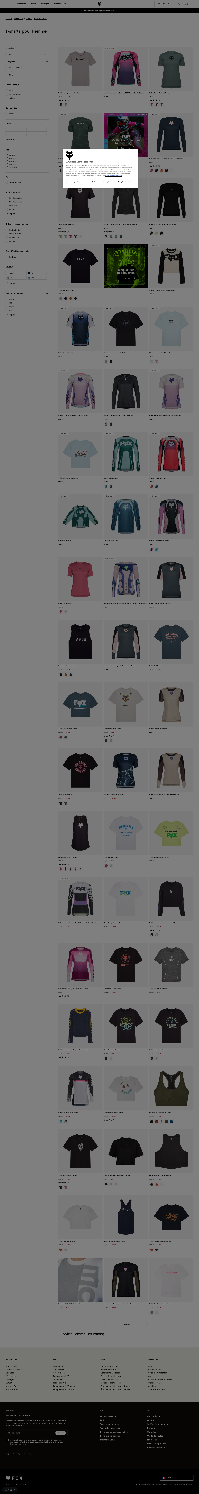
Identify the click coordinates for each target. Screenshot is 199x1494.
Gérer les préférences (75, 182)
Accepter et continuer (125, 182)
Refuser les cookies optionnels (103, 182)
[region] (100, 168)
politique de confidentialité (114, 175)
